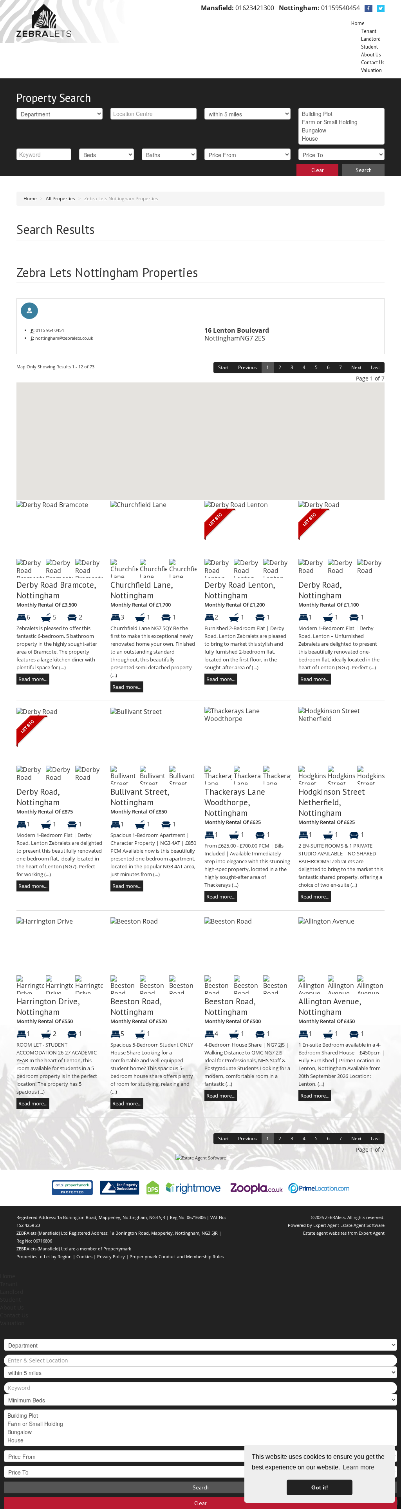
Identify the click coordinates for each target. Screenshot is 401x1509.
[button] (153, 462)
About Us (371, 54)
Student (369, 46)
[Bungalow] (341, 130)
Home (358, 23)
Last (375, 367)
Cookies (84, 1256)
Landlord (371, 39)
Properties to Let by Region (44, 1256)
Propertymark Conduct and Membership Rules (177, 1256)
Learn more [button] (358, 1467)
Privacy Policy (111, 1256)
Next (356, 367)
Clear (317, 170)
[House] (341, 138)
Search (364, 170)
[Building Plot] (341, 114)
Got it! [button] (319, 1487)
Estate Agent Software (362, 1225)
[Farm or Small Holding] (341, 122)
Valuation (371, 70)
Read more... (32, 679)
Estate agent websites (325, 1233)
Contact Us (373, 62)
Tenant (368, 31)
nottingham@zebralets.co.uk (64, 338)
